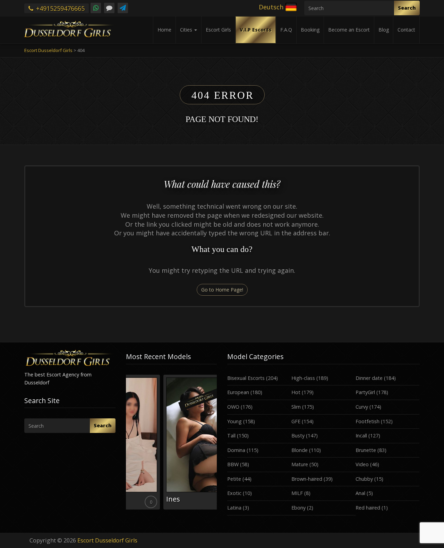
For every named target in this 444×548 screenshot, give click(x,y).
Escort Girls (218, 29)
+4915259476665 (59, 8)
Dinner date (369, 378)
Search (407, 8)
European (238, 392)
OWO (233, 406)
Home (164, 29)
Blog (383, 29)
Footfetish (367, 421)
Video (362, 464)
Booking (310, 29)
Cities (187, 29)
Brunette (366, 450)
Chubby (364, 479)
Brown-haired (306, 479)
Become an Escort (349, 29)
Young (234, 421)
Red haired (368, 507)
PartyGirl (365, 392)
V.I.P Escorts (256, 29)
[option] (171, 442)
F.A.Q (286, 29)
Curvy (362, 406)
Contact (406, 29)
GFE (295, 421)
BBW (233, 464)
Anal (360, 493)
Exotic (234, 493)
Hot (295, 392)
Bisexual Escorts (246, 378)
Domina (236, 450)
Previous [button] (126, 444)
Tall (231, 435)
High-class (303, 378)
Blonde (299, 450)
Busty (298, 435)
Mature (299, 464)
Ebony (298, 507)
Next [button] (216, 444)
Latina (234, 507)
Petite (234, 479)
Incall (361, 435)
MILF (297, 493)
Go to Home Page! (222, 289)
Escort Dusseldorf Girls (107, 540)
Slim (296, 406)
